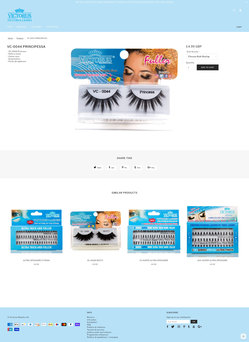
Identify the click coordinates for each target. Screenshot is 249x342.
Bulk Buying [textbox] (193, 51)
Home (10, 38)
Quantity (190, 62)
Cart (239, 27)
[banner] (20, 14)
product (20, 38)
